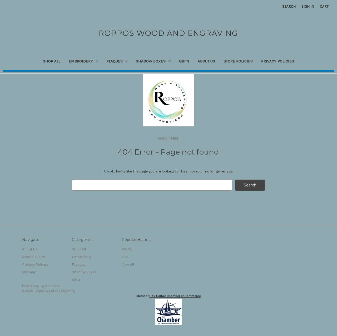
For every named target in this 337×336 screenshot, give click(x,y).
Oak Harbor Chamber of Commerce (175, 296)
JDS (125, 257)
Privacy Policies (277, 61)
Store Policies (238, 61)
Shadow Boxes (151, 61)
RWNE (127, 249)
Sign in (307, 6)
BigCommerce (49, 286)
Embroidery (81, 61)
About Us (206, 61)
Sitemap (29, 272)
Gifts (184, 61)
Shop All (51, 61)
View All (128, 264)
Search (289, 6)
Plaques (114, 61)
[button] (168, 312)
